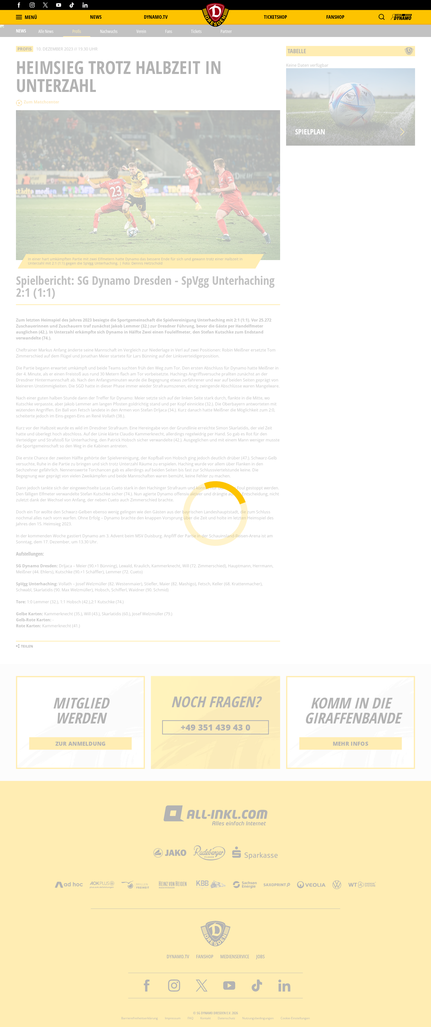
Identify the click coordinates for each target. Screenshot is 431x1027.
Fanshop (335, 16)
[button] (381, 17)
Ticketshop (275, 16)
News (96, 16)
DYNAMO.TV (156, 16)
